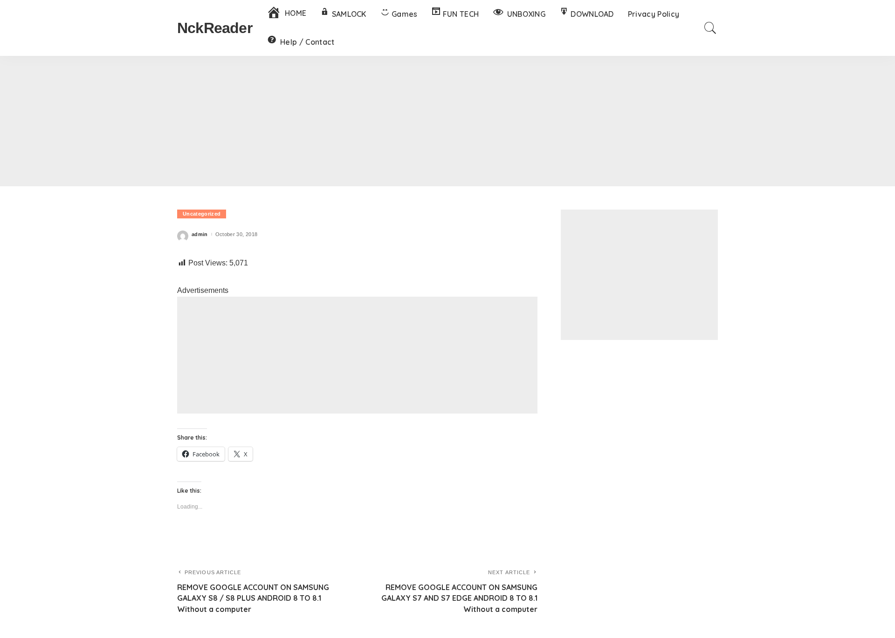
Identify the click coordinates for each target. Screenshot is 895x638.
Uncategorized (201, 214)
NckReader (214, 28)
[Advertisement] (447, 121)
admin (200, 234)
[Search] (710, 28)
